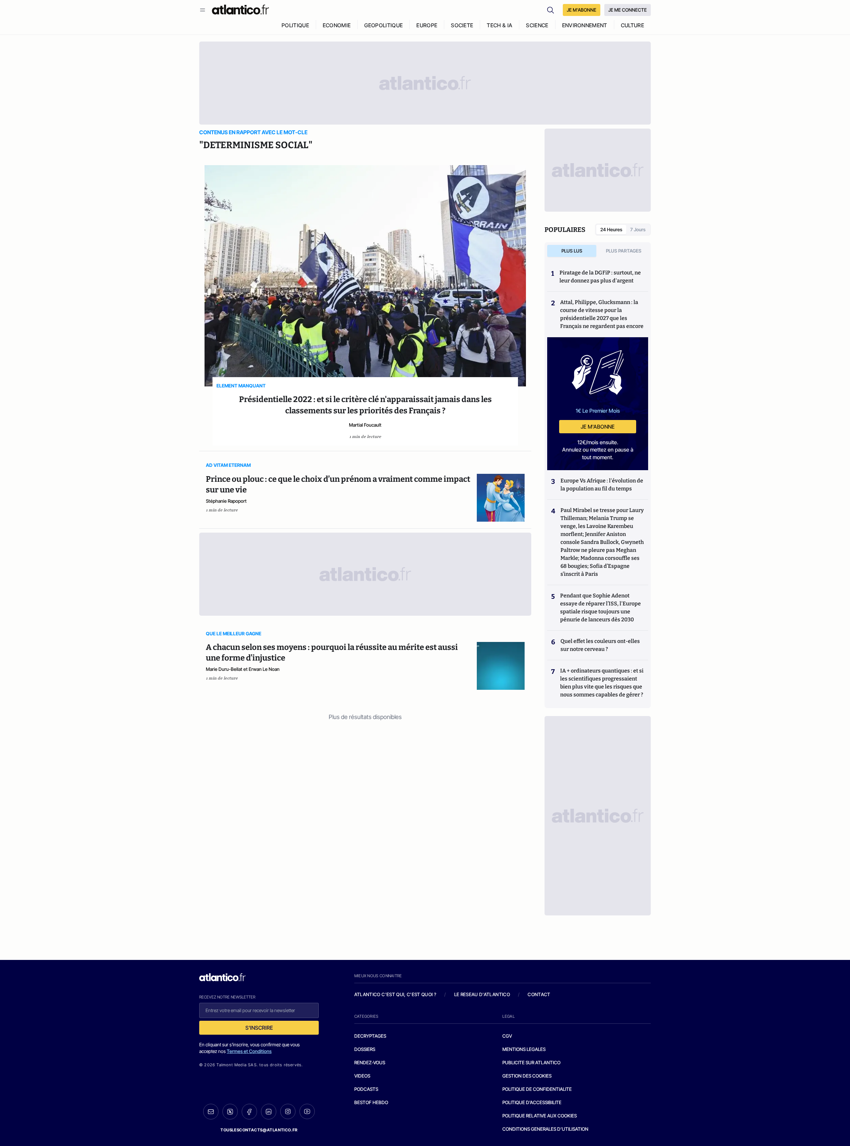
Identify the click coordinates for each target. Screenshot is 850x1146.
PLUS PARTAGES (623, 251)
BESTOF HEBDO (371, 1102)
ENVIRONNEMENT (584, 25)
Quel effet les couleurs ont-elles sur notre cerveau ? (600, 645)
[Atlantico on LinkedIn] (268, 1111)
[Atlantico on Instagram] (288, 1111)
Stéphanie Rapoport (226, 501)
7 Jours (637, 229)
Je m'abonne (598, 426)
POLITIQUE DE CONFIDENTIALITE (537, 1089)
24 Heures (611, 229)
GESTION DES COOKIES (527, 1076)
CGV (507, 1036)
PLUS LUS (571, 251)
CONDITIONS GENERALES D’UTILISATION (545, 1129)
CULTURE (632, 25)
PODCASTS (366, 1089)
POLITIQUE (295, 25)
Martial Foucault (365, 425)
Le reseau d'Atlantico (482, 994)
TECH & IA (499, 25)
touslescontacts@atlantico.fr (259, 1129)
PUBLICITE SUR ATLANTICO (531, 1062)
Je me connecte (627, 10)
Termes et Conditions (249, 1051)
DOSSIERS (364, 1049)
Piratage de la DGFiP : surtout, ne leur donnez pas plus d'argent (600, 276)
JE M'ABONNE (581, 10)
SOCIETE (462, 25)
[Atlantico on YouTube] (307, 1111)
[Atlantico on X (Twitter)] (230, 1111)
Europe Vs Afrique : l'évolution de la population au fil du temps (601, 484)
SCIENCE (537, 25)
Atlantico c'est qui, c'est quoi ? (395, 994)
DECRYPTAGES (370, 1036)
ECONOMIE (337, 25)
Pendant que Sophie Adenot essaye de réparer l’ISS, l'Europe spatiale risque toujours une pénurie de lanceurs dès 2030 (600, 607)
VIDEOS (362, 1076)
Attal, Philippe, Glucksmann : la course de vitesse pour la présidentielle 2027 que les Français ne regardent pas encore (601, 314)
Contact (539, 994)
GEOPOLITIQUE (383, 25)
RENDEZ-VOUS (369, 1062)
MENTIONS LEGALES (524, 1049)
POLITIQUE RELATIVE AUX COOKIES (539, 1115)
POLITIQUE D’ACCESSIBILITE (531, 1102)
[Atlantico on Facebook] (249, 1111)
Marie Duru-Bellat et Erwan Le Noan (243, 669)
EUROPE (426, 25)
